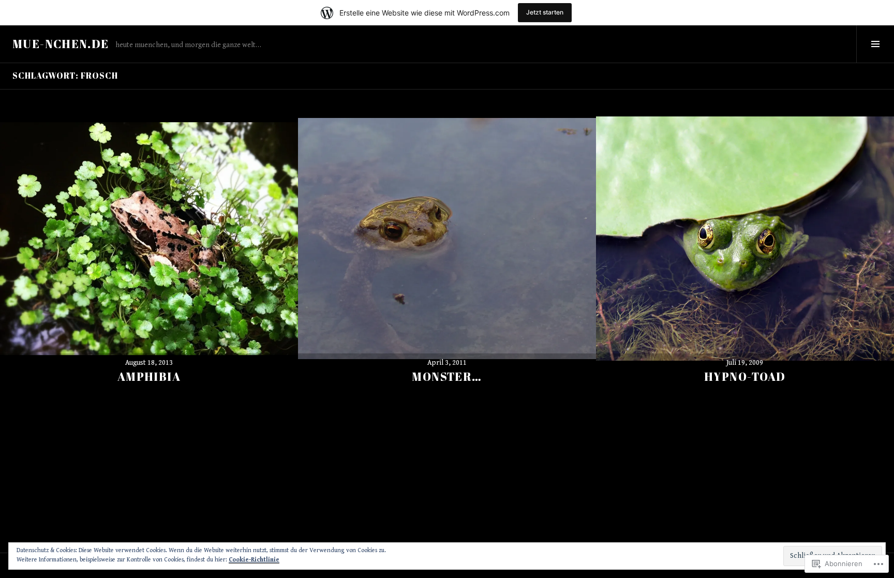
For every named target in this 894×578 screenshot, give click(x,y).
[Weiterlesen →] (149, 239)
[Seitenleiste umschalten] (875, 44)
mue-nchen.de (60, 43)
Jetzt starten (544, 12)
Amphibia (149, 376)
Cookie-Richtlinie (254, 559)
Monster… (447, 376)
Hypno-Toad (745, 376)
